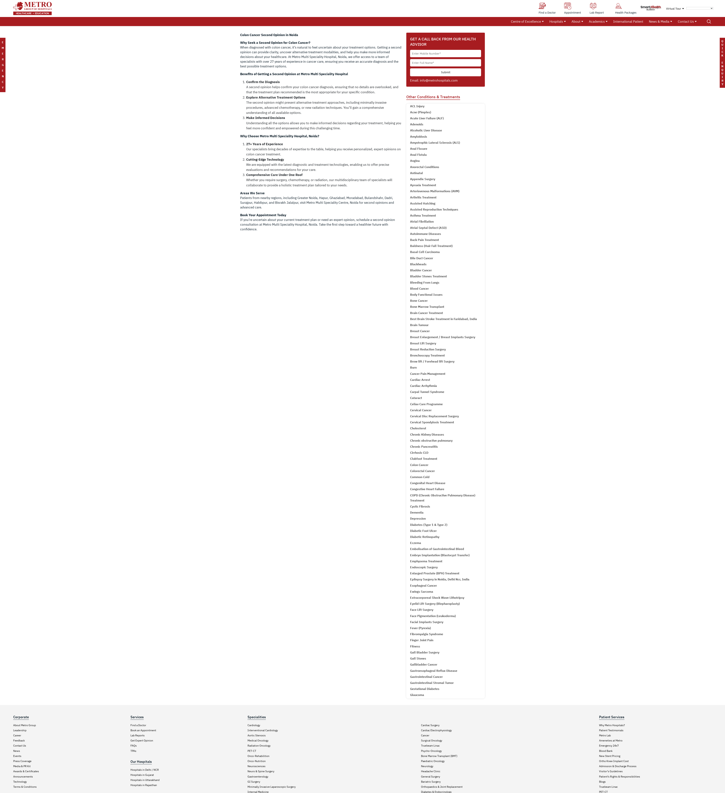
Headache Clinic (430, 771)
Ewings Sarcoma (421, 591)
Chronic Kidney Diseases (427, 434)
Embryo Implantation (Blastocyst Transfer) (440, 555)
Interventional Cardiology (263, 730)
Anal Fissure (418, 148)
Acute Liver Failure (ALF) (427, 118)
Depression (418, 518)
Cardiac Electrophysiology (436, 730)
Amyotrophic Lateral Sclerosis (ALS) (435, 142)
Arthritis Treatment (423, 197)
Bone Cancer (419, 300)
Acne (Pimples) (420, 112)
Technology (20, 781)
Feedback (19, 740)
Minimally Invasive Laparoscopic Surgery (272, 786)
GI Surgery (254, 781)
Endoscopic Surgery (424, 567)
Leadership (19, 730)
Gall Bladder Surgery (424, 652)
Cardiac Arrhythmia (423, 386)
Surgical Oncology (431, 740)
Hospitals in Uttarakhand (145, 780)
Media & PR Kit (22, 766)
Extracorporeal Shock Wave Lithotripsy (437, 597)
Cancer (425, 735)
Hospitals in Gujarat (142, 775)
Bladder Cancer (421, 270)
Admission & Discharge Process (617, 766)
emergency (3, 65)
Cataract (416, 398)
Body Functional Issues (426, 294)
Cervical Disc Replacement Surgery (434, 416)
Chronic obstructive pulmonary (431, 440)
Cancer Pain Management (427, 374)
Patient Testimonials (611, 730)
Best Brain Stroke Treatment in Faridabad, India (443, 319)
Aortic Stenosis (257, 735)
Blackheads (418, 264)
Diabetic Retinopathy (424, 537)
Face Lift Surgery (421, 610)
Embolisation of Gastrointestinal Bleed (437, 549)
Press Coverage (22, 761)
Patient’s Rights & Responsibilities (619, 776)
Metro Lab (605, 735)
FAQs (133, 745)
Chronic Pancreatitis (424, 446)
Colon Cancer (419, 465)
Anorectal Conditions (424, 167)
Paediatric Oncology (433, 761)
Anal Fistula (418, 155)
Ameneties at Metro (610, 740)
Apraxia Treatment (423, 185)
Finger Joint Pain (421, 640)
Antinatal (416, 173)
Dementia (416, 512)
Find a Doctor (138, 725)
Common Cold (420, 477)
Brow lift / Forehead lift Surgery (432, 361)
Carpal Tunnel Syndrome (427, 392)
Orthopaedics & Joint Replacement (442, 786)
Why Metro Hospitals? (612, 725)
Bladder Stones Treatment (428, 276)
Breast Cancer (420, 331)
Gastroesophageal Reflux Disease (433, 671)
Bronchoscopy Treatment (427, 355)
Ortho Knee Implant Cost (614, 761)
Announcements (23, 776)
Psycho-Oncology (431, 751)
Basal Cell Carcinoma (425, 252)
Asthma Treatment (423, 215)
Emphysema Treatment (426, 561)
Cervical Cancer (421, 410)
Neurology (427, 766)
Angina (415, 161)
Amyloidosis (418, 136)
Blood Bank (605, 751)
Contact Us (686, 21)
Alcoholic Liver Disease (426, 130)
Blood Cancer (419, 288)
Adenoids (416, 124)
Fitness (415, 646)
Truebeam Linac (430, 745)
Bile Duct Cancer (421, 258)
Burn (413, 367)
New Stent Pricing (609, 756)
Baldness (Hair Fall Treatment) (431, 246)
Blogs (602, 781)
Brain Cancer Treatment (426, 313)
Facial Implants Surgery (426, 622)
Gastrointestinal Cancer (426, 677)
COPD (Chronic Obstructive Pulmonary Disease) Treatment (442, 497)
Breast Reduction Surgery (428, 349)
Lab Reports (137, 735)
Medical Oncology (258, 740)
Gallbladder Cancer (423, 664)
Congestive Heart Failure (427, 489)
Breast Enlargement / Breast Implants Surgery (442, 337)
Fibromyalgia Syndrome (426, 634)
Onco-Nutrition (257, 761)
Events (17, 756)
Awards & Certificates (26, 771)
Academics (597, 21)
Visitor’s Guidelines (611, 771)
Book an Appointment (143, 730)
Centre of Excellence (526, 21)
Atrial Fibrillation (422, 221)
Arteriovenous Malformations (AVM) (434, 191)
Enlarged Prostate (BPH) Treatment (434, 573)
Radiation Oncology (259, 745)
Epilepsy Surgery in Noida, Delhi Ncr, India (439, 579)
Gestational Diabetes (424, 689)
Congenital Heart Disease (427, 483)
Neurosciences (256, 766)
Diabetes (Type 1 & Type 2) (428, 525)
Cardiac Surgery (430, 725)
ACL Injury (417, 106)
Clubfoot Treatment (423, 459)
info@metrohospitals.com (439, 80)
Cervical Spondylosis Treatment (432, 422)
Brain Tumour (419, 325)
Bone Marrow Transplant (427, 307)
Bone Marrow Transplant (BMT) (439, 756)
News (16, 751)
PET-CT (252, 751)
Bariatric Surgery (431, 781)
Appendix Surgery (422, 179)
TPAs (133, 751)
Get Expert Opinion (141, 740)
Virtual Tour (673, 8)
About (576, 21)
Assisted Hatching (422, 203)
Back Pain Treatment (424, 240)
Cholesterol (418, 428)
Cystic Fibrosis (420, 506)
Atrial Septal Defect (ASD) (428, 228)
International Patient (628, 21)
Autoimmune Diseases (425, 234)
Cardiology (254, 725)
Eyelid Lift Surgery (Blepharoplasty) (435, 604)
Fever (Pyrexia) (420, 628)
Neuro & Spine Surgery (261, 771)
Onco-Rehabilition (258, 756)
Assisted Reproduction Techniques (434, 209)
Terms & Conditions (25, 786)
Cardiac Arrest (420, 380)
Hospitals (556, 21)
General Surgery (430, 776)
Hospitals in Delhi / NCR (144, 769)
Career (17, 735)
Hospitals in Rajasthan (143, 785)
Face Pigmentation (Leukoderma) (433, 616)
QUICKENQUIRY (722, 62)
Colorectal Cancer (422, 471)
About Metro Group (24, 725)
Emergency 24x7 (609, 745)
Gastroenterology (258, 776)
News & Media (659, 21)
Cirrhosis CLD (419, 452)
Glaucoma (417, 695)
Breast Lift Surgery (423, 343)
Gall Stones (418, 658)
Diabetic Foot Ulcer (423, 531)
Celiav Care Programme (426, 404)
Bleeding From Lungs (424, 282)
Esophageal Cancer (423, 585)
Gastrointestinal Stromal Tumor (432, 683)
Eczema (415, 543)
